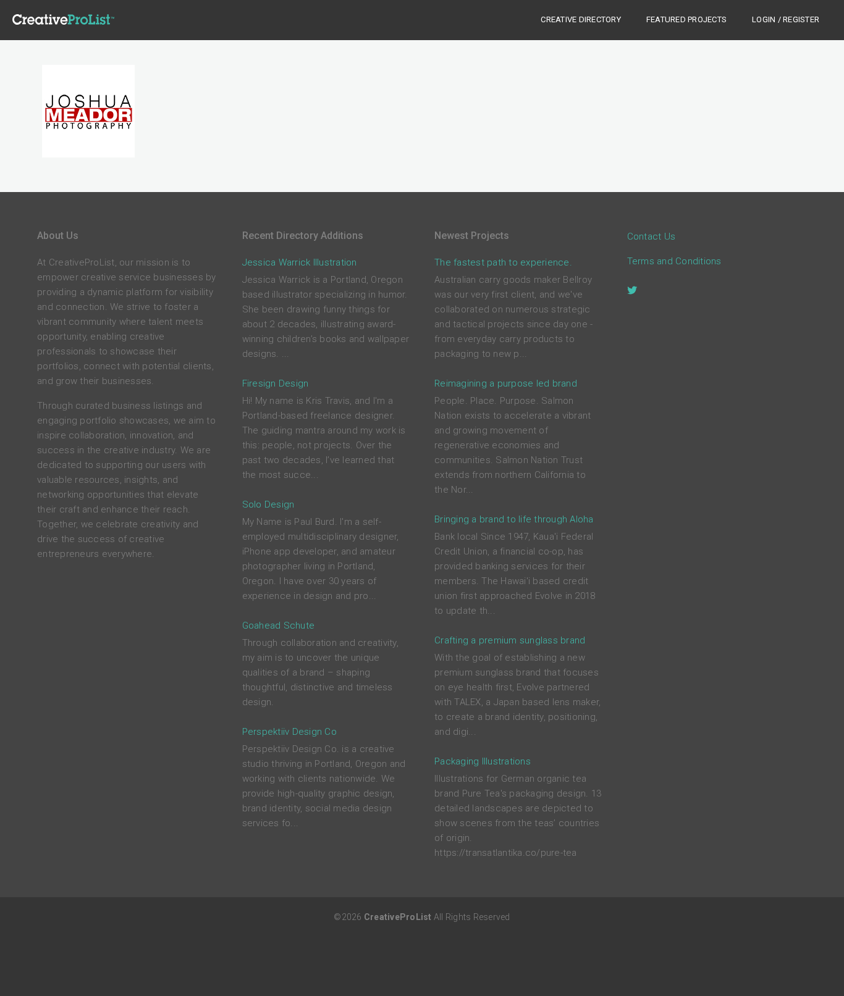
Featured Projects (686, 19)
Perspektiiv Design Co (289, 731)
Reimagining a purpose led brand (505, 383)
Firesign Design (275, 383)
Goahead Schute (278, 625)
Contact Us (651, 236)
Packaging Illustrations (482, 761)
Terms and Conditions (674, 261)
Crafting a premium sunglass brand (509, 640)
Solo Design (268, 504)
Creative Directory (581, 19)
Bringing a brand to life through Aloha (514, 519)
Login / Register (785, 19)
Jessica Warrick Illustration (299, 262)
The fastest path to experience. (503, 262)
